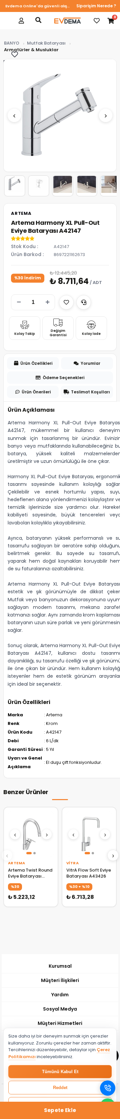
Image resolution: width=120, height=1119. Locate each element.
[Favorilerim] (96, 20)
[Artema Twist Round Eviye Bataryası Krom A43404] (31, 834)
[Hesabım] (21, 20)
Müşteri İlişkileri (60, 980)
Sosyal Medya (60, 1009)
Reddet (60, 1087)
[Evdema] (67, 20)
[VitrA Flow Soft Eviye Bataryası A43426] (89, 834)
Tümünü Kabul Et (60, 1071)
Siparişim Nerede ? (96, 6)
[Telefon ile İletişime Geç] (107, 1088)
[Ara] (38, 20)
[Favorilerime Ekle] (66, 302)
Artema (21, 213)
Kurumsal (60, 966)
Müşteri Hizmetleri (60, 1023)
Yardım (60, 994)
